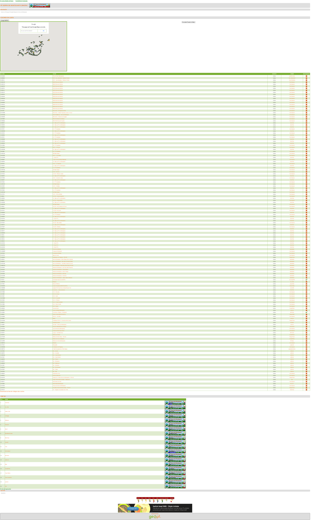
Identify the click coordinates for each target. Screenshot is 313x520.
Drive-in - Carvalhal (56, 316)
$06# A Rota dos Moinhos (58, 84)
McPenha (292, 312)
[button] (27, 50)
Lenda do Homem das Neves (58, 330)
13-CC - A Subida (56, 186)
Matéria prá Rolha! (56, 334)
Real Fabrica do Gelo (57, 381)
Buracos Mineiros (56, 283)
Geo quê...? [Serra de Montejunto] (59, 324)
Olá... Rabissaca (56, 363)
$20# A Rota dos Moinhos (58, 90)
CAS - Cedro (55, 296)
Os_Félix (292, 281)
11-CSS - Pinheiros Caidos (58, 173)
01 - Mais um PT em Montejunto (59, 122)
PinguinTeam (292, 257)
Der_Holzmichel (292, 78)
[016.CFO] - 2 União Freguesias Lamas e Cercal (62, 112)
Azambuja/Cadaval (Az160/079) (59, 279)
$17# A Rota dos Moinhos (58, 88)
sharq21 (6, 442)
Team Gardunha (8, 477)
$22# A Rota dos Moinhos (58, 94)
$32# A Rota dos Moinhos (58, 108)
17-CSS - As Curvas (57, 210)
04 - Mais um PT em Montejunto (59, 131)
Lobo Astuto (292, 326)
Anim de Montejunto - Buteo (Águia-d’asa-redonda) (63, 259)
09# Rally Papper (56, 153)
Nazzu (24, 5)
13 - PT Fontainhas (56, 181)
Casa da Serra (56, 308)
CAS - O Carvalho (56, 298)
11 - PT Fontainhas (56, 167)
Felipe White (292, 285)
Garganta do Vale (56, 322)
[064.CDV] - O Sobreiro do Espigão (60, 116)
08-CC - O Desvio (56, 147)
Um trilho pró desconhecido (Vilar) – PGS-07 (61, 387)
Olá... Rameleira (56, 365)
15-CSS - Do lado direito (57, 200)
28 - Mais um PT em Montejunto (59, 241)
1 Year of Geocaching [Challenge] (59, 159)
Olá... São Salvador (56, 367)
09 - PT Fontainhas (56, 151)
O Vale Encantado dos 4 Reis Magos (60, 348)
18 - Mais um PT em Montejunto (59, 212)
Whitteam (7, 420)
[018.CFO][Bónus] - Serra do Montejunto (61, 114)
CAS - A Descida (56, 291)
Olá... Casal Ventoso (57, 355)
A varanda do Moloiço (57, 253)
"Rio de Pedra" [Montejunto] (58, 76)
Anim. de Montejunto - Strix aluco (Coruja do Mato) (63, 261)
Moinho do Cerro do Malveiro (58, 338)
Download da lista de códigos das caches (12, 391)
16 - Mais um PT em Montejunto (59, 202)
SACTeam (292, 332)
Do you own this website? (26, 30)
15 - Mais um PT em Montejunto (59, 198)
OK (43, 30)
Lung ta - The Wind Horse (58, 332)
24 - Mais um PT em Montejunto (59, 232)
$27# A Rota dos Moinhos (58, 102)
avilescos (7, 459)
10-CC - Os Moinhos (57, 163)
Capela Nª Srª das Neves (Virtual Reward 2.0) (62, 287)
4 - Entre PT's (55, 245)
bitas (6, 464)
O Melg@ (7, 415)
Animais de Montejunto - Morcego (59, 273)
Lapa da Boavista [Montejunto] (59, 328)
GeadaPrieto (292, 308)
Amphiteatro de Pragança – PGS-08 (60, 257)
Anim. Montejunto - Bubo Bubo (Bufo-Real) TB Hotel (63, 265)
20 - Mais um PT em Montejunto (59, 220)
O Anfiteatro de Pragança (58, 346)
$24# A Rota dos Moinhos (58, 98)
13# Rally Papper (56, 183)
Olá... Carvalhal (56, 353)
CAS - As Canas (56, 293)
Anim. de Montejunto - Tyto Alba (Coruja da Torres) (63, 263)
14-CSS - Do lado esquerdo (58, 196)
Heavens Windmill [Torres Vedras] (59, 326)
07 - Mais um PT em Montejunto (59, 141)
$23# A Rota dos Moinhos (58, 96)
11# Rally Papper (56, 169)
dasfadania (292, 249)
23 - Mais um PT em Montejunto (59, 230)
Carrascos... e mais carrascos (59, 289)
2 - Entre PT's (55, 218)
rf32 (6, 486)
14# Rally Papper (56, 192)
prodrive (6, 481)
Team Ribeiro (7, 473)
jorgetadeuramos (292, 348)
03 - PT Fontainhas (56, 128)
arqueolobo (292, 283)
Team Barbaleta (292, 80)
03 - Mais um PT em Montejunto (59, 126)
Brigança (54, 281)
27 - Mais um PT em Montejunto (59, 238)
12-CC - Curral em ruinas (58, 177)
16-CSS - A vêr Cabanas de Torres (60, 206)
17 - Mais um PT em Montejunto (59, 208)
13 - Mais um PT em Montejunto (59, 179)
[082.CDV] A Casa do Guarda (58, 120)
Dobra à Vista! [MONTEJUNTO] (59, 314)
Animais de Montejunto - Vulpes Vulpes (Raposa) (62, 277)
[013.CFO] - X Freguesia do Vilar (59, 110)
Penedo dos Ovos (56, 373)
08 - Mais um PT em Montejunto (59, 143)
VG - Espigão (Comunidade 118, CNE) (60, 389)
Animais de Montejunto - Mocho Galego (60, 271)
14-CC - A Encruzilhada (57, 194)
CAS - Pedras (55, 306)
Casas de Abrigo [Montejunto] (58, 310)
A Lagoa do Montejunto (57, 251)
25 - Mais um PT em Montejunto (59, 234)
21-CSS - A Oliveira (56, 226)
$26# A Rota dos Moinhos (58, 100)
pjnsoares (7, 455)
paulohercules (292, 76)
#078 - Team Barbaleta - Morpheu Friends (61, 80)
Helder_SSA (7, 411)
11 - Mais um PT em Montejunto (59, 165)
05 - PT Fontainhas (56, 137)
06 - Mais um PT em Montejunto (59, 139)
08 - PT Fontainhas (56, 145)
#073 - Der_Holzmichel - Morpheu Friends (61, 78)
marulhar (292, 322)
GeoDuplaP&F (292, 279)
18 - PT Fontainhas (56, 214)
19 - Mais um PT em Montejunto (59, 216)
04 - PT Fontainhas (56, 133)
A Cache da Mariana (57, 249)
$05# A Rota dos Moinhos (58, 82)
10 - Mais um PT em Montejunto (59, 161)
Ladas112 (292, 344)
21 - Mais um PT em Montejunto (59, 224)
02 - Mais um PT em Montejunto (59, 124)
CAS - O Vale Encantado (58, 302)
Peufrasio (7, 424)
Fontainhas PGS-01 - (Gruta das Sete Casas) (62, 320)
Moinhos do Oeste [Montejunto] (59, 340)
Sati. (292, 379)
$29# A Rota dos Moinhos (58, 106)
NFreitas (292, 340)
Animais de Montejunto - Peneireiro (60, 275)
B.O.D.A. (292, 383)
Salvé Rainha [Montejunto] (58, 383)
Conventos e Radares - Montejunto (60, 312)
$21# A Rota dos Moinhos (58, 92)
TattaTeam (292, 389)
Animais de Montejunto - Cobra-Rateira (60, 269)
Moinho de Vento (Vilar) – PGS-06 (59, 336)
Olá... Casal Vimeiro (57, 357)
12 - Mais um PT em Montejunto (59, 175)
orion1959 (292, 287)
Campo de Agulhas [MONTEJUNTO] (60, 285)
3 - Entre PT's (55, 243)
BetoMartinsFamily (8, 433)
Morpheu (54, 342)
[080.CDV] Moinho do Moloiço (58, 118)
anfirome (292, 351)
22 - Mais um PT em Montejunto (59, 228)
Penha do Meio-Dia (56, 375)
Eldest (54, 318)
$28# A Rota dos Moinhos (58, 104)
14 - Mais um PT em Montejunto (59, 188)
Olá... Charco (55, 359)
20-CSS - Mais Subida (57, 222)
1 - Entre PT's (55, 157)
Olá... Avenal (55, 351)
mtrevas (292, 310)
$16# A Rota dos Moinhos (58, 86)
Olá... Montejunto (56, 361)
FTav (6, 446)
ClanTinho (292, 122)
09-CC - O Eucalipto (57, 155)
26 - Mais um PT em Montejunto (59, 236)
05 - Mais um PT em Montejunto (59, 135)
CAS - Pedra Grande (57, 304)
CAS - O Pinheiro (56, 300)
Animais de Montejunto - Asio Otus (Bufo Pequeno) (63, 267)
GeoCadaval (292, 82)
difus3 (6, 429)
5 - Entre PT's (55, 247)
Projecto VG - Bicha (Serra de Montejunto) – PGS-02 (63, 377)
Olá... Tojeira (55, 369)
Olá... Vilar (55, 371)
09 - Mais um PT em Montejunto (59, 149)
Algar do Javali (56, 255)
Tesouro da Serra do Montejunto (59, 385)
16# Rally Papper (56, 204)
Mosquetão (55, 344)
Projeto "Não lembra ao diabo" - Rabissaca (61, 379)
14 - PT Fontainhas (56, 190)
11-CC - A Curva (56, 171)
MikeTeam (7, 437)
